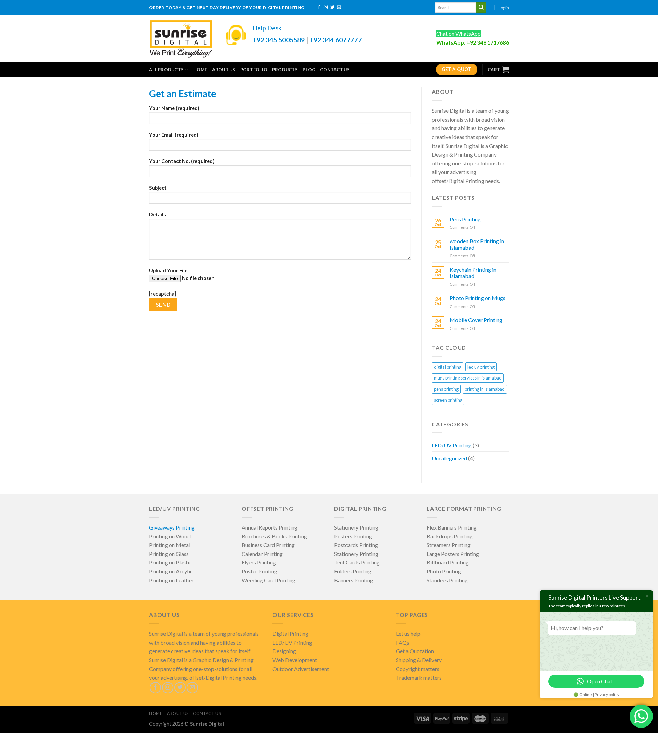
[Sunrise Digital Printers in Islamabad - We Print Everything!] (180, 38)
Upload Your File (168, 270)
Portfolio (253, 69)
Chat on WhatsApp (458, 33)
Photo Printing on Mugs (477, 298)
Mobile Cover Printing (476, 319)
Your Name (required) (174, 108)
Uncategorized (449, 458)
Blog (309, 69)
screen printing (448, 400)
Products (285, 69)
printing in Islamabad (485, 389)
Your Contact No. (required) (182, 161)
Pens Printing (465, 219)
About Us (223, 69)
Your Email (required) (173, 135)
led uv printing (481, 367)
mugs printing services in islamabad (468, 378)
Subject (158, 188)
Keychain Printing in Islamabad (473, 272)
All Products (166, 69)
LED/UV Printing (452, 445)
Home (200, 69)
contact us (335, 69)
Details (157, 215)
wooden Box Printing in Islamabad (477, 244)
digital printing (447, 367)
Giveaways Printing (172, 527)
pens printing (446, 389)
